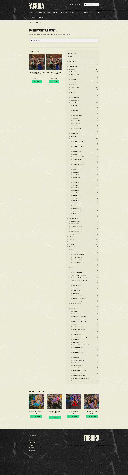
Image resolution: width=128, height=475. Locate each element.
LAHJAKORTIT (32, 17)
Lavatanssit (73, 95)
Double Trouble (76, 324)
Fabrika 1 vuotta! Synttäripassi (81, 280)
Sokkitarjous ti (75, 198)
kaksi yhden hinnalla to (76, 234)
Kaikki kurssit (72, 69)
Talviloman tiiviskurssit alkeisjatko (80, 373)
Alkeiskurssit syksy (75, 74)
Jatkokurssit (74, 84)
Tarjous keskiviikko (76, 203)
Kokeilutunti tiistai (76, 151)
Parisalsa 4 (74, 113)
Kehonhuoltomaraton (77, 283)
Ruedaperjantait (76, 355)
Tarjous (72, 138)
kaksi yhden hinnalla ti (76, 231)
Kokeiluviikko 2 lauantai (77, 159)
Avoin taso (73, 77)
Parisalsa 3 (74, 107)
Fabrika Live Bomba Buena (78, 252)
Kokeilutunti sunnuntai (77, 149)
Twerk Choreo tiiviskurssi (78, 380)
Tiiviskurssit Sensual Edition (78, 375)
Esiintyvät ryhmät (73, 66)
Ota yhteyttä (32, 450)
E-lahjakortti (72, 64)
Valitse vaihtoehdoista (36, 416)
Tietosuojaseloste (33, 453)
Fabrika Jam (73, 82)
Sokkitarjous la (75, 190)
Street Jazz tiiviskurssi (77, 365)
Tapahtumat (72, 246)
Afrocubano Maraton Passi (80, 275)
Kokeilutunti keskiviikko (77, 141)
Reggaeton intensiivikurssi (78, 350)
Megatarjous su (75, 180)
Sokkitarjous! (72, 241)
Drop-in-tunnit (72, 61)
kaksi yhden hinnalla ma (76, 226)
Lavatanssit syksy (75, 100)
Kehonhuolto (74, 89)
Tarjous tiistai (75, 213)
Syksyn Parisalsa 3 (76, 125)
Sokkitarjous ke (75, 187)
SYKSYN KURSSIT (51, 12)
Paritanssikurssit (74, 102)
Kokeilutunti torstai (77, 154)
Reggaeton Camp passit (76, 306)
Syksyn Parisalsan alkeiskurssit (79, 131)
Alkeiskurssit (74, 71)
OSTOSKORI (77, 4)
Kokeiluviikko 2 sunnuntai (78, 164)
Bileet (72, 249)
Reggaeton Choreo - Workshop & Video (81, 344)
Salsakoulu (71, 239)
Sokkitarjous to (75, 200)
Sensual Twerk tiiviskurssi (78, 360)
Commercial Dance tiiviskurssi (79, 319)
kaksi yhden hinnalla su (76, 229)
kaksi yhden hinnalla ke (76, 221)
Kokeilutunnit (75, 339)
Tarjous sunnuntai (76, 210)
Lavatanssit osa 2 (75, 97)
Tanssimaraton (75, 293)
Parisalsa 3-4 (75, 110)
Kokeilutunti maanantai (77, 146)
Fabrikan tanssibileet (77, 259)
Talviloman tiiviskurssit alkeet (79, 370)
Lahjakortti (71, 236)
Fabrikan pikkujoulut (77, 257)
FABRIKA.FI (40, 17)
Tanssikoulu (71, 244)
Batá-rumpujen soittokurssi (78, 313)
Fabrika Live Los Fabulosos (78, 254)
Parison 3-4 (75, 118)
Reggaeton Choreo (76, 342)
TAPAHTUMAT (62, 12)
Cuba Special (73, 79)
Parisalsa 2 (74, 105)
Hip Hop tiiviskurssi (76, 334)
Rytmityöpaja (75, 357)
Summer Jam (74, 136)
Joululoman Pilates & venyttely (79, 337)
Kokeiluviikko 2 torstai (77, 169)
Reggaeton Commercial (77, 347)
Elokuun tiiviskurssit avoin (78, 326)
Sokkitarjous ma (76, 192)
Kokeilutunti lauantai (77, 144)
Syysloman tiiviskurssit (77, 368)
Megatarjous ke (75, 172)
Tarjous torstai (75, 216)
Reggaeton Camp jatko (76, 303)
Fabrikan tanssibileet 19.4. (78, 262)
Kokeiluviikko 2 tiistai (77, 167)
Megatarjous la (75, 174)
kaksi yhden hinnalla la (76, 223)
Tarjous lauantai (76, 205)
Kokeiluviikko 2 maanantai (78, 162)
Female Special (75, 331)
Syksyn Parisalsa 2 (76, 123)
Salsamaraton (75, 288)
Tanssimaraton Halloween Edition (80, 295)
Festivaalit (73, 267)
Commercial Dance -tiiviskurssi (79, 316)
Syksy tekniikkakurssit (77, 120)
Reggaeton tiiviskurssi (77, 352)
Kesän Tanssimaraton (77, 285)
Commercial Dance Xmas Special (79, 321)
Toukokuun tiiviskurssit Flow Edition (80, 378)
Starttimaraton (76, 290)
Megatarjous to (75, 185)
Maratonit (73, 270)
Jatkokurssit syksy (75, 87)
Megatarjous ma (76, 177)
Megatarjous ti (75, 182)
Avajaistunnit (75, 311)
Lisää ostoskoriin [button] (36, 81)
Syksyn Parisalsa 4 (76, 128)
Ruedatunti (75, 265)
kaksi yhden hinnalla (73, 218)
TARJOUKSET (72, 12)
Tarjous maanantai (76, 208)
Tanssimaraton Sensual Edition (79, 298)
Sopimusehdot (32, 457)
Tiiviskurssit (73, 308)
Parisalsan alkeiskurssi (77, 115)
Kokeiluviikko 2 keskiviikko (78, 156)
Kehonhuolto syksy (75, 92)
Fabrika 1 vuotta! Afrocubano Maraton (81, 277)
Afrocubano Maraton (77, 272)
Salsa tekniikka (74, 133)
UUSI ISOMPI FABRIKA (40, 12)
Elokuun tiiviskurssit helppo (78, 329)
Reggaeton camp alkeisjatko (77, 301)
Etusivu (31, 22)
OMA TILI (72, 4)
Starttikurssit (75, 362)
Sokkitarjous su (75, 195)
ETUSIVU (31, 12)
